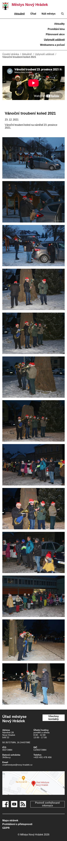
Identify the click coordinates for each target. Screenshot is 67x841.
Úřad (33, 13)
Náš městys (48, 13)
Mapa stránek (10, 820)
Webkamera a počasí (52, 45)
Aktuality (59, 23)
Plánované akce (55, 34)
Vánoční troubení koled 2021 (19, 57)
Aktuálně (19, 13)
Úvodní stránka (10, 54)
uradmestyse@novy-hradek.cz (17, 764)
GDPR (6, 828)
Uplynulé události (54, 39)
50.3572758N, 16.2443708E (16, 742)
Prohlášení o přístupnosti (17, 824)
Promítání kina (56, 29)
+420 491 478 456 (43, 757)
